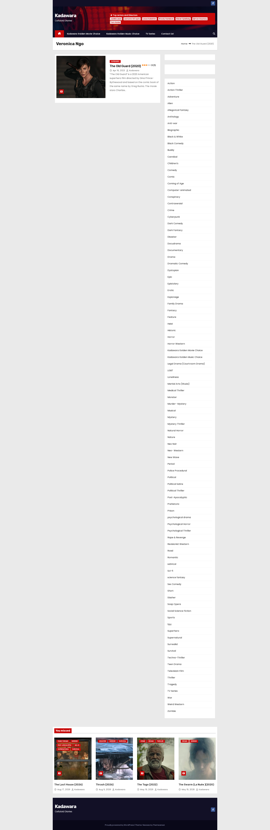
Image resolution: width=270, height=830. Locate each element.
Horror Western (176, 343)
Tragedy (172, 684)
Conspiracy (173, 196)
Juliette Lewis (116, 19)
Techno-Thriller (176, 657)
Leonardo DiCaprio (132, 19)
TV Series (150, 33)
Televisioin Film (175, 671)
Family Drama (175, 303)
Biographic (173, 130)
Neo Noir (172, 444)
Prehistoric (173, 504)
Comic (171, 176)
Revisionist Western (178, 544)
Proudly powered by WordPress (119, 825)
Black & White (175, 136)
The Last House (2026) (68, 784)
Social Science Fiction (179, 611)
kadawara (133, 70)
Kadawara (65, 15)
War (169, 697)
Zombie (171, 711)
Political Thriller (175, 490)
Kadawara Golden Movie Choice (83, 33)
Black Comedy (175, 143)
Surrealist (172, 644)
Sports (171, 617)
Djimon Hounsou (200, 19)
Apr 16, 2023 (119, 70)
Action (171, 83)
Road (170, 550)
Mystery (171, 417)
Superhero (115, 61)
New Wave (173, 457)
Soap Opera (174, 604)
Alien (170, 103)
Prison (170, 510)
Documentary (175, 250)
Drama (171, 257)
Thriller (171, 677)
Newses (146, 825)
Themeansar (159, 825)
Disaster (172, 236)
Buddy (170, 150)
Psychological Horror (179, 524)
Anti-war (172, 123)
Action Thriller (175, 90)
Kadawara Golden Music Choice (123, 33)
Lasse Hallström (149, 19)
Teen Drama (174, 664)
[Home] (59, 33)
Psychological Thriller (179, 530)
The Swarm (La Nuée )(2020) (196, 784)
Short (170, 590)
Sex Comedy (174, 584)
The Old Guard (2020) (133, 66)
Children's (172, 163)
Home (184, 43)
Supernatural (174, 637)
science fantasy (176, 577)
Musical (171, 410)
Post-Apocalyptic (177, 497)
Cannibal (172, 156)
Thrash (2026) (104, 784)
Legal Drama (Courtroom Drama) (186, 363)
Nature (171, 437)
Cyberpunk (173, 216)
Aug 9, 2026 (105, 789)
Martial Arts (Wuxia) (178, 383)
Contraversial (175, 203)
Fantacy (172, 310)
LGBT (170, 370)
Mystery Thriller (176, 424)
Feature (171, 317)
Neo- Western (175, 450)
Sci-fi (170, 570)
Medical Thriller (175, 390)
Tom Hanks (115, 22)
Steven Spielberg (183, 19)
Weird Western (175, 704)
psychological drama (179, 517)
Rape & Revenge (176, 537)
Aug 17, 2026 (64, 789)
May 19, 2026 (147, 789)
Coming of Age (175, 183)
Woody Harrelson (166, 19)
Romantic (172, 557)
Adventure (173, 96)
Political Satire (175, 484)
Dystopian (173, 270)
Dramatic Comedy (177, 263)
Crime (170, 210)
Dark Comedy (175, 223)
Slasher (171, 597)
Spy (169, 624)
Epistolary (172, 283)
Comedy (172, 170)
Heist (170, 323)
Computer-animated (179, 190)
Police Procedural (177, 470)
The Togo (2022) (147, 784)
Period (171, 464)
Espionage (173, 297)
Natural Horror (175, 430)
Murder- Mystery (176, 403)
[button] (214, 33)
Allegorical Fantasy (178, 110)
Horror (171, 337)
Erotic (170, 290)
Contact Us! (167, 33)
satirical (171, 564)
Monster (172, 397)
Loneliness (173, 377)
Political (171, 477)
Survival (171, 650)
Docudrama (174, 243)
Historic (171, 330)
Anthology (173, 116)
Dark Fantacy (175, 230)
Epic (169, 277)
